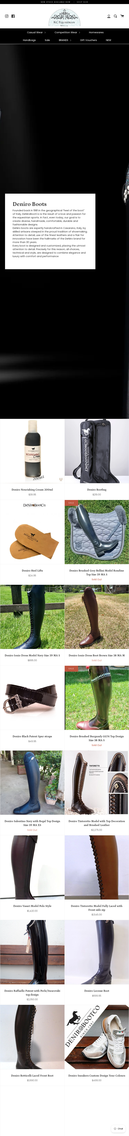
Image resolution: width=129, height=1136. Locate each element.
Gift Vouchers (88, 40)
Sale (47, 40)
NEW (108, 40)
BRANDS (64, 40)
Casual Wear (35, 32)
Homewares (96, 32)
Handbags (29, 40)
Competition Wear (66, 32)
